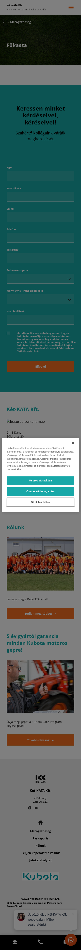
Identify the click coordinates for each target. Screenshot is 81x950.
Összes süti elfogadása (40, 491)
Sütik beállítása (40, 502)
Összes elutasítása (40, 480)
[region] (40, 475)
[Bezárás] (73, 443)
